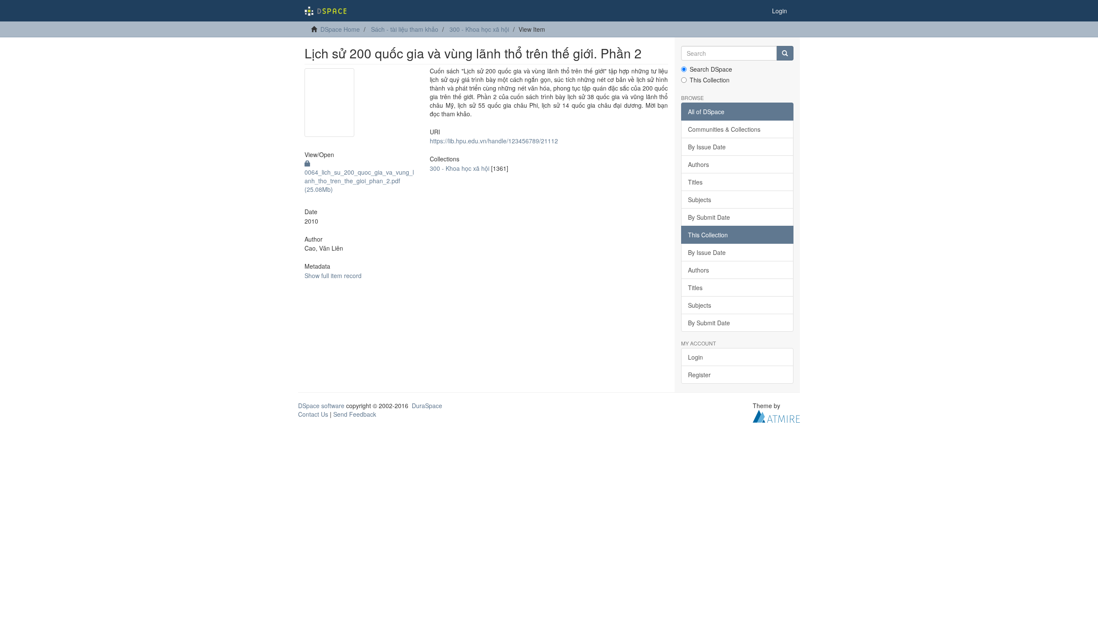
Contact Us (313, 414)
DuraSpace (427, 405)
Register (699, 374)
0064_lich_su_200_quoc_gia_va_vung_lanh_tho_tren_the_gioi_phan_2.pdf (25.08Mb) (359, 181)
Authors (698, 164)
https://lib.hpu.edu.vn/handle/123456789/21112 (494, 140)
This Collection (710, 80)
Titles (695, 182)
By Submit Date (709, 217)
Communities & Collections (724, 129)
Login (695, 357)
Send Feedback (354, 414)
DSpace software (321, 405)
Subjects (699, 199)
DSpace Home (340, 29)
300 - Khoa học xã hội (479, 29)
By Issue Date (707, 146)
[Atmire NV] (776, 415)
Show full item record (333, 275)
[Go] (784, 53)
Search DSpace (711, 69)
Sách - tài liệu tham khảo (404, 29)
